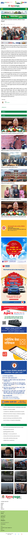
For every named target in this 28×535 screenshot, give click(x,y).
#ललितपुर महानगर (4, 107)
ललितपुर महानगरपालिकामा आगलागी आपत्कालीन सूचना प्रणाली (10, 150)
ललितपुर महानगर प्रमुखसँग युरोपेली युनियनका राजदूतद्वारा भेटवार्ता (11, 199)
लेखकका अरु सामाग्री (7, 102)
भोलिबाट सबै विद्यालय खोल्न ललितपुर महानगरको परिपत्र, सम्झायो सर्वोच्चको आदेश (13, 217)
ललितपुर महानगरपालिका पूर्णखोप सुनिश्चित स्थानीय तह (9, 167)
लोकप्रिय (3, 405)
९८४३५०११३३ (2, 530)
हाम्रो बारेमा (2, 503)
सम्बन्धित (3, 115)
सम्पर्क (1, 506)
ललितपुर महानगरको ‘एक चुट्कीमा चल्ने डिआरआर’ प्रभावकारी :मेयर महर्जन (12, 133)
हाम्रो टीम (2, 504)
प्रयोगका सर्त (2, 509)
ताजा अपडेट (4, 425)
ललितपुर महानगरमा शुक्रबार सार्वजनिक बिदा (7, 183)
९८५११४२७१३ (2, 527)
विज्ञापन (2, 507)
